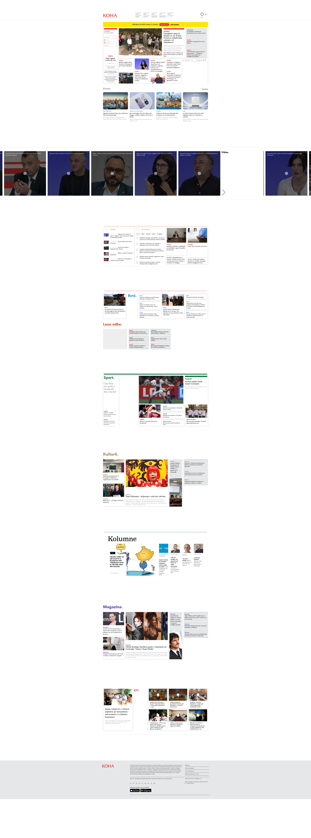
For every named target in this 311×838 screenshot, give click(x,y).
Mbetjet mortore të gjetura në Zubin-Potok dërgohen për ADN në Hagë (173, 54)
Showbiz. (172, 614)
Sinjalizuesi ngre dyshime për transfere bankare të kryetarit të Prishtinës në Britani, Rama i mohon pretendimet (152, 250)
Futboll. (106, 411)
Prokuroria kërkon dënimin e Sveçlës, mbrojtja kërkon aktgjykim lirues (150, 262)
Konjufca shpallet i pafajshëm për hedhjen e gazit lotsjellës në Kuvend (176, 248)
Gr (145, 783)
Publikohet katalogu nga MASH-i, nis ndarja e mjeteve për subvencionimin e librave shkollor (152, 238)
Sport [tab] (153, 234)
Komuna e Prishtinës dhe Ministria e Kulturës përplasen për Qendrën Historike (195, 464)
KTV (161, 14)
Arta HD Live (108, 42)
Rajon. (141, 312)
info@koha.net (198, 778)
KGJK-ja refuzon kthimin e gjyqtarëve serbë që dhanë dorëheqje (152, 257)
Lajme (138, 14)
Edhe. (165, 52)
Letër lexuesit (174, 24)
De (136, 783)
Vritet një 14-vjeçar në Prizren (197, 246)
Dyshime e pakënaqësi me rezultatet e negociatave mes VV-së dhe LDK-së (150, 244)
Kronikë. (169, 257)
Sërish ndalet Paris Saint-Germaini (193, 382)
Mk (154, 783)
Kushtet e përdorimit (189, 771)
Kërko (202, 17)
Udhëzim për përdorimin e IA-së (192, 774)
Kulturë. (172, 461)
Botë (145, 14)
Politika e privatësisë (189, 768)
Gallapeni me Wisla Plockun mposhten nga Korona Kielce (109, 414)
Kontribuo (163, 24)
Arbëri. (167, 31)
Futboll (188, 379)
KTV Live (107, 40)
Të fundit (112, 229)
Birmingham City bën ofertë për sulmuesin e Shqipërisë (109, 423)
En (133, 783)
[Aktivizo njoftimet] (205, 14)
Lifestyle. (187, 624)
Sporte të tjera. (167, 421)
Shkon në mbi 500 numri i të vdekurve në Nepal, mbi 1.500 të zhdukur (149, 306)
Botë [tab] (143, 234)
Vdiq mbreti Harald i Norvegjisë (195, 297)
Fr (139, 783)
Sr (148, 783)
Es (142, 783)
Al (130, 783)
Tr (151, 783)
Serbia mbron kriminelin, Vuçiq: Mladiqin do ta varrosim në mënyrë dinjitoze (149, 315)
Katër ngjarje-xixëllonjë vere (110, 59)
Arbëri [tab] (138, 234)
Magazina (154, 16)
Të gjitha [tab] (159, 234)
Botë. (106, 307)
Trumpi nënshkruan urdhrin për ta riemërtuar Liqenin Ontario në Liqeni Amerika (195, 315)
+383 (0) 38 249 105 (189, 778)
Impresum (106, 45)
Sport (153, 14)
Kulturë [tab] (148, 234)
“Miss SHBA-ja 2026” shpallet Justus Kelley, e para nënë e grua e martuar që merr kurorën (195, 617)
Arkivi (169, 14)
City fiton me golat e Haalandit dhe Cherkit (110, 387)
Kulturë (146, 16)
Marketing (163, 16)
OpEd (137, 16)
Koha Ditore (106, 37)
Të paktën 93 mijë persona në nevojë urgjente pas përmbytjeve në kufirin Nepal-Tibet (115, 311)
